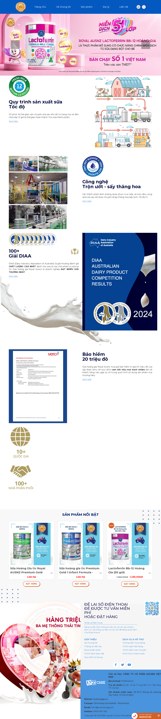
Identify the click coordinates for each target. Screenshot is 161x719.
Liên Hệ (123, 7)
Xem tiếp (13, 121)
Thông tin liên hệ (93, 646)
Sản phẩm (87, 7)
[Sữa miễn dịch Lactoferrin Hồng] (80, 44)
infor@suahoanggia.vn (102, 707)
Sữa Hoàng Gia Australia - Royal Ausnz (111, 703)
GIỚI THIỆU (90, 639)
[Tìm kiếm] (144, 7)
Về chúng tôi (63, 7)
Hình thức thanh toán (134, 653)
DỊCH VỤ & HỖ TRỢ (133, 639)
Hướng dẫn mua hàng (134, 643)
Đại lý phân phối (92, 650)
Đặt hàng (31, 584)
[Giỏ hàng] (138, 7)
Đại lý (106, 7)
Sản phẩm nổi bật (80, 514)
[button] (12, 45)
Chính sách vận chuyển (134, 650)
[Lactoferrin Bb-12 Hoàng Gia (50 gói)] (129, 543)
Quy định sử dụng (93, 657)
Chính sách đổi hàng (133, 646)
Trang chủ (40, 7)
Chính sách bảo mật (94, 653)
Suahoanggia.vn (100, 699)
